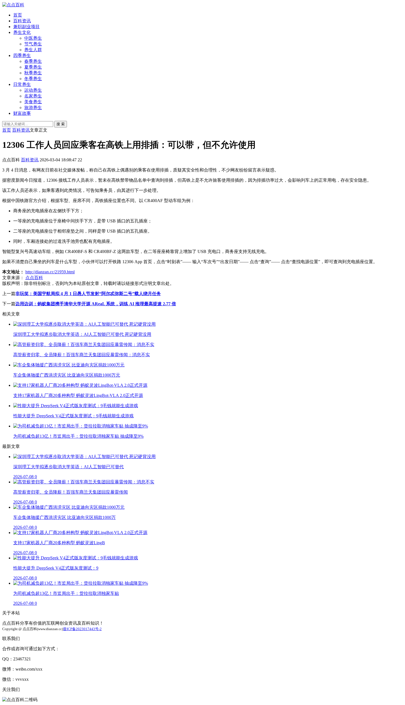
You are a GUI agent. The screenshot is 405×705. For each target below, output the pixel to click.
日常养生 (22, 84)
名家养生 (33, 96)
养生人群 (33, 49)
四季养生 (22, 55)
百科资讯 (22, 20)
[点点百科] (13, 4)
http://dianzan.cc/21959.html (50, 272)
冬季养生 (33, 78)
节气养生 (33, 44)
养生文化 (22, 32)
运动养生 (33, 90)
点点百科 (34, 277)
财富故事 (22, 113)
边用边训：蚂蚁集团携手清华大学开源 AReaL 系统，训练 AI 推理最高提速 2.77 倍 (95, 303)
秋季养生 (33, 72)
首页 (17, 15)
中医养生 (33, 38)
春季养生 (33, 61)
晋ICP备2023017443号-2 (82, 629)
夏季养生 (33, 67)
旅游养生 (33, 107)
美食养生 (33, 101)
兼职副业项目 (26, 26)
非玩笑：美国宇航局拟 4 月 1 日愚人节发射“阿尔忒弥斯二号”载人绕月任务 (88, 293)
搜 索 (60, 124)
